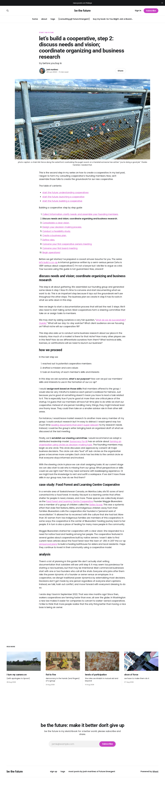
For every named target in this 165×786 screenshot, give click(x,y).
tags (52, 19)
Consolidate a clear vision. (55, 222)
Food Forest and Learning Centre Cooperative (69, 501)
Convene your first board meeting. (60, 248)
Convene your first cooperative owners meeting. (67, 244)
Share (120, 70)
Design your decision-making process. (62, 227)
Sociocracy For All (79, 441)
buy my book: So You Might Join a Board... (113, 19)
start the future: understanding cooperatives (65, 192)
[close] (162, 3)
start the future (46, 32)
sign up (53, 771)
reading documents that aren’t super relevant (75, 424)
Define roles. (48, 239)
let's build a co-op (48, 262)
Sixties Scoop (96, 504)
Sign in (138, 10)
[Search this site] (7, 11)
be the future (82, 10)
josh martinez (52, 69)
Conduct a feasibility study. (56, 231)
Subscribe (151, 10)
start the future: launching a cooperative (63, 196)
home (35, 19)
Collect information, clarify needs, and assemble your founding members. (80, 214)
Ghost (155, 771)
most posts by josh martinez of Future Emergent (91, 771)
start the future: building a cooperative (62, 201)
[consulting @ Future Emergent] (74, 19)
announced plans (48, 544)
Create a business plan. (54, 235)
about (44, 19)
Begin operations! (51, 252)
